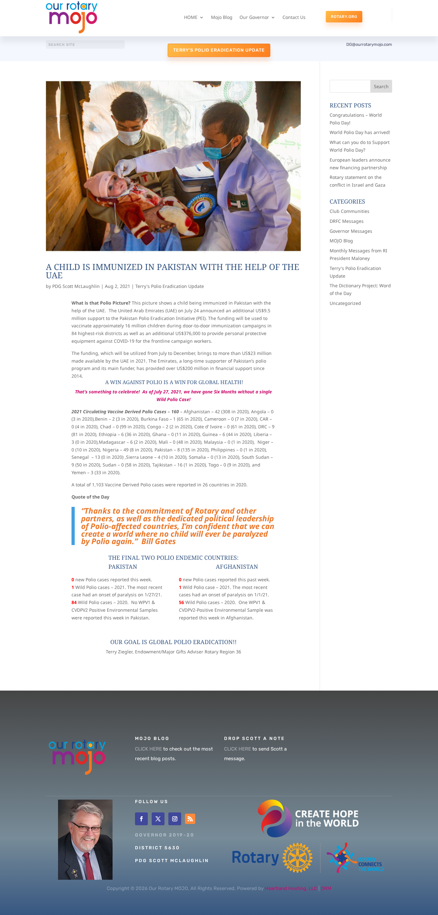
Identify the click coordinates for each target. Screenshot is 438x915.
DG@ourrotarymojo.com (369, 44)
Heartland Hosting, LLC (291, 888)
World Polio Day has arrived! (360, 132)
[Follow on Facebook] (141, 818)
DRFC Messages (347, 221)
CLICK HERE (148, 749)
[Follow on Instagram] (174, 818)
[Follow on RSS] (190, 819)
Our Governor (254, 17)
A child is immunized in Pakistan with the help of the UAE (172, 271)
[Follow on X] (158, 818)
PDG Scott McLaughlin (76, 286)
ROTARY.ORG (344, 16)
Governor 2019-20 (164, 835)
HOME (191, 17)
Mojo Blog (221, 17)
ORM (326, 888)
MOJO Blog (341, 241)
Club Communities (349, 211)
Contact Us (294, 17)
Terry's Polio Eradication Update (219, 50)
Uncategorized (345, 303)
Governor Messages (351, 231)
